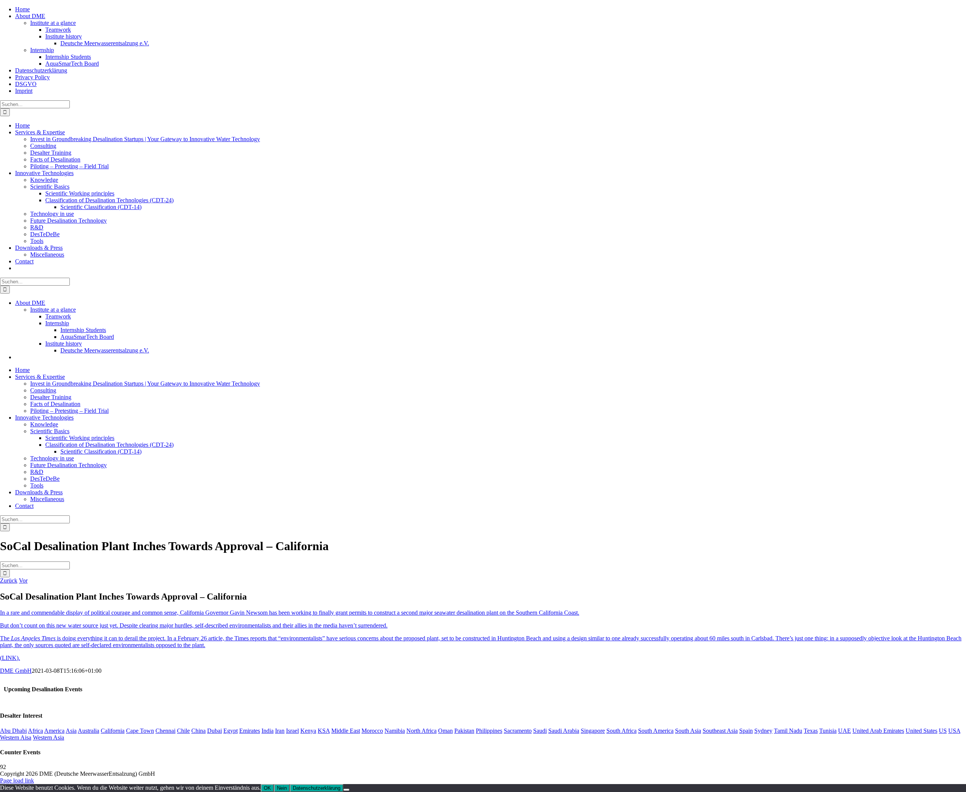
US (943, 730)
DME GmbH (16, 670)
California (113, 730)
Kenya (308, 730)
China (198, 730)
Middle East (345, 730)
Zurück (8, 580)
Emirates (249, 730)
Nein (282, 788)
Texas (811, 730)
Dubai (214, 730)
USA (954, 730)
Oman (445, 730)
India (267, 730)
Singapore (593, 730)
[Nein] (346, 790)
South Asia (688, 730)
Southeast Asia (720, 730)
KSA (324, 730)
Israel (292, 730)
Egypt (230, 730)
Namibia (395, 730)
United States (921, 730)
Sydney (763, 730)
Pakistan (464, 730)
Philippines (489, 730)
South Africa (621, 730)
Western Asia (48, 737)
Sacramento (518, 730)
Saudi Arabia (563, 730)
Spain (746, 730)
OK (267, 788)
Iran (280, 730)
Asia (71, 730)
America (54, 730)
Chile (183, 730)
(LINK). (10, 658)
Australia (88, 730)
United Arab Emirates (878, 730)
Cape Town (140, 730)
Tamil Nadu (788, 730)
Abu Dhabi (13, 730)
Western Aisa (15, 737)
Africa (35, 730)
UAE (844, 730)
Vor (23, 580)
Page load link (17, 780)
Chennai (165, 730)
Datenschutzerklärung (316, 788)
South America (656, 730)
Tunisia (828, 730)
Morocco (372, 730)
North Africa (421, 730)
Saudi (540, 730)
